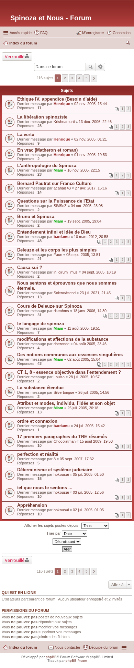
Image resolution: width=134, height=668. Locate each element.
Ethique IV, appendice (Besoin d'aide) (57, 99)
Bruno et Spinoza (35, 216)
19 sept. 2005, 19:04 (84, 221)
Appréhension (32, 505)
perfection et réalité (37, 454)
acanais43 (62, 188)
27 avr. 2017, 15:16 (91, 188)
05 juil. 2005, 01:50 (88, 474)
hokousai (61, 474)
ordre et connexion (37, 421)
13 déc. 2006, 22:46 (95, 122)
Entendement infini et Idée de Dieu (54, 232)
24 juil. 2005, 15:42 (89, 426)
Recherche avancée (100, 67)
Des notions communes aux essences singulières (70, 354)
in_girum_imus (66, 272)
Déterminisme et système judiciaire (54, 469)
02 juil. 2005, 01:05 (88, 510)
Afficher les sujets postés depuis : (52, 525)
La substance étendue (40, 387)
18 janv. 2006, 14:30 (90, 311)
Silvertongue (64, 392)
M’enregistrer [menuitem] (93, 33)
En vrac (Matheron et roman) (47, 150)
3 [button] (72, 78)
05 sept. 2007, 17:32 (77, 459)
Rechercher (91, 67)
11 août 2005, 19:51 (83, 328)
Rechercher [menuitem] (128, 44)
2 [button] (65, 78)
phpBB (51, 657)
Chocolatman (65, 441)
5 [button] (87, 78)
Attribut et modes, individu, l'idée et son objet (66, 403)
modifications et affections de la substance (62, 339)
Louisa (59, 377)
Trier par (54, 533)
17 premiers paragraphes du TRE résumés (62, 436)
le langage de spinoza (40, 323)
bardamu (62, 237)
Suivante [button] (94, 78)
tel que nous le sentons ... (44, 487)
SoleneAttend (65, 293)
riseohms (61, 311)
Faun (58, 255)
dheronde (61, 344)
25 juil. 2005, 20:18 (82, 408)
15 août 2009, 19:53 (96, 441)
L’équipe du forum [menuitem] (103, 647)
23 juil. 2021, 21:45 (95, 293)
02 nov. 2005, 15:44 (90, 104)
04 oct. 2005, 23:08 (87, 206)
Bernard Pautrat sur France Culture (54, 183)
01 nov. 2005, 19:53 (90, 155)
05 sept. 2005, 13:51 (83, 255)
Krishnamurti (64, 122)
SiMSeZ (60, 206)
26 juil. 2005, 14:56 (93, 392)
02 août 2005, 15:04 (83, 359)
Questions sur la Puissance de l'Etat (55, 201)
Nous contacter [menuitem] (67, 647)
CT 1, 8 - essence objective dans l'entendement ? (69, 372)
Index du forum (23, 647)
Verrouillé (14, 56)
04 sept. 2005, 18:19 (99, 272)
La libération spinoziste (42, 117)
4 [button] (79, 78)
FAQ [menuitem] (44, 33)
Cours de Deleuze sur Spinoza (49, 306)
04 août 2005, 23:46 (90, 344)
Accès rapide (21, 33)
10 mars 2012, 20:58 (91, 237)
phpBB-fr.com (76, 660)
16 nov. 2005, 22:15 (83, 170)
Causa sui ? (29, 267)
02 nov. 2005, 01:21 (90, 139)
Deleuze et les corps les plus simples (57, 250)
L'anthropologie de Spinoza (46, 165)
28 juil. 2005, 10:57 (84, 377)
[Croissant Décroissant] (67, 541)
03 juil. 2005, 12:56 (88, 492)
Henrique (62, 104)
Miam (58, 170)
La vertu (25, 134)
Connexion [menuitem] (122, 33)
